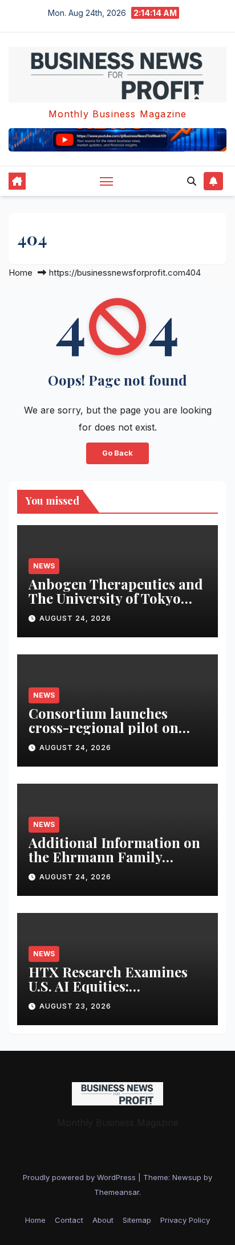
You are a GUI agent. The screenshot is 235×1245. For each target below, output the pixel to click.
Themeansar (116, 1192)
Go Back (117, 453)
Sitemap (137, 1219)
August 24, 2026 (75, 618)
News (44, 566)
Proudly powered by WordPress (80, 1177)
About (103, 1219)
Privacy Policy (185, 1219)
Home (21, 272)
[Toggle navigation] (106, 181)
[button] (191, 181)
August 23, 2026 (75, 1006)
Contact (69, 1219)
